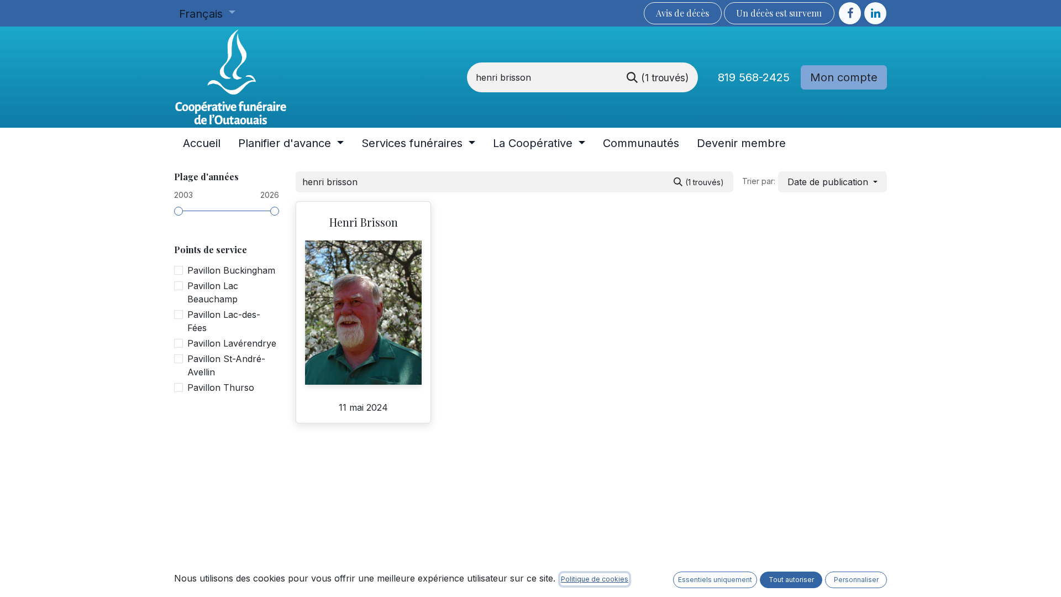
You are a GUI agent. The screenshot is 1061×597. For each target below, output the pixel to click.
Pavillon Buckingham (231, 270)
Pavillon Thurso (220, 387)
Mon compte (844, 77)
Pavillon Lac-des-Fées (223, 321)
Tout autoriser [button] (791, 579)
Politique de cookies (594, 579)
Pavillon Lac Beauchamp (212, 292)
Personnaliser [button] (856, 579)
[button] (832, 181)
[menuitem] (201, 143)
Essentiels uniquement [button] (715, 579)
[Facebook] (850, 13)
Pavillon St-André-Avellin (226, 365)
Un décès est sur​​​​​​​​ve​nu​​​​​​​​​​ (779, 13)
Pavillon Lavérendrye (231, 343)
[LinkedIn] (875, 13)
